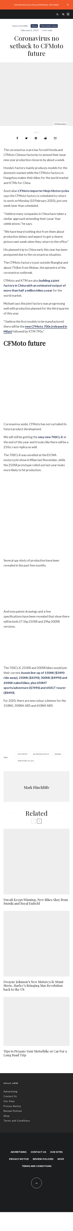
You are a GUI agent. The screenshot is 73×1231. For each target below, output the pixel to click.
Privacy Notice (12, 1106)
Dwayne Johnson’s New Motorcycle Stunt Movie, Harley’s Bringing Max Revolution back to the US (33, 986)
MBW (58, 754)
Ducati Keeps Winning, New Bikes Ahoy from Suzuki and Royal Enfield (36, 902)
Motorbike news (49, 26)
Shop (7, 1115)
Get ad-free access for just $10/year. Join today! (36, 4)
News (34, 26)
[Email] (55, 138)
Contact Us (10, 1096)
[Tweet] (26, 138)
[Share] (17, 138)
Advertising (10, 1091)
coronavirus (41, 754)
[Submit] (45, 138)
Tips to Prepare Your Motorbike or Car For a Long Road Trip (35, 1053)
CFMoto (23, 754)
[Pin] (36, 138)
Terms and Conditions (17, 1120)
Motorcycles (26, 761)
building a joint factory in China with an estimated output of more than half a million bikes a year (35, 285)
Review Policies (13, 1111)
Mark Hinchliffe (20, 26)
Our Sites (9, 1101)
